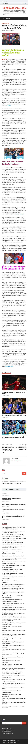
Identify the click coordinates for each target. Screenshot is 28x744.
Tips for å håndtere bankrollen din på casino (12, 549)
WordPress (9, 742)
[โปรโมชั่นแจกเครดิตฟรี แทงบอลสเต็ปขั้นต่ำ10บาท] (14, 406)
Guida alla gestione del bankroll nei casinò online (13, 607)
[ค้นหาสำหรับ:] (14, 473)
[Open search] (25, 18)
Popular (5, 489)
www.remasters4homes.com (8, 730)
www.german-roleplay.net (7, 733)
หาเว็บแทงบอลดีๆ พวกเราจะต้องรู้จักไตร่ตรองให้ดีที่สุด (14, 504)
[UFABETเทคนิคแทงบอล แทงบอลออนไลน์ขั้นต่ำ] (14, 428)
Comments (11, 489)
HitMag (14, 742)
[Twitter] (24, 3)
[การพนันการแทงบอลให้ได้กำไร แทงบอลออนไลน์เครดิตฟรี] (14, 383)
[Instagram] (25, 3)
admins (12, 30)
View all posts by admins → (17, 460)
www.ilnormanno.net (6, 728)
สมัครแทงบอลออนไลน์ (5, 23)
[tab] (5, 489)
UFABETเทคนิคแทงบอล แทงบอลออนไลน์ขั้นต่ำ (13, 437)
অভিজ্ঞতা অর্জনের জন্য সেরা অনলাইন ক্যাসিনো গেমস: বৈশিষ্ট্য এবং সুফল (14, 616)
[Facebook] (22, 3)
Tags (17, 489)
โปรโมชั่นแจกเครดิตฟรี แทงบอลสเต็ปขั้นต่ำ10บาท (14, 415)
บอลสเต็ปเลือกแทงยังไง (14, 7)
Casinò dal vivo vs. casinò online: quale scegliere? (13, 555)
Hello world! (4, 493)
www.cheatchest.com (6, 731)
